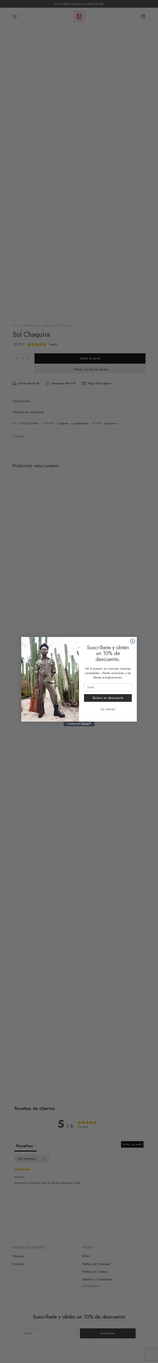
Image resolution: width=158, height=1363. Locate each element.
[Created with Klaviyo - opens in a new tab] (79, 724)
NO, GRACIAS (108, 709)
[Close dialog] (132, 641)
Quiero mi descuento (108, 698)
